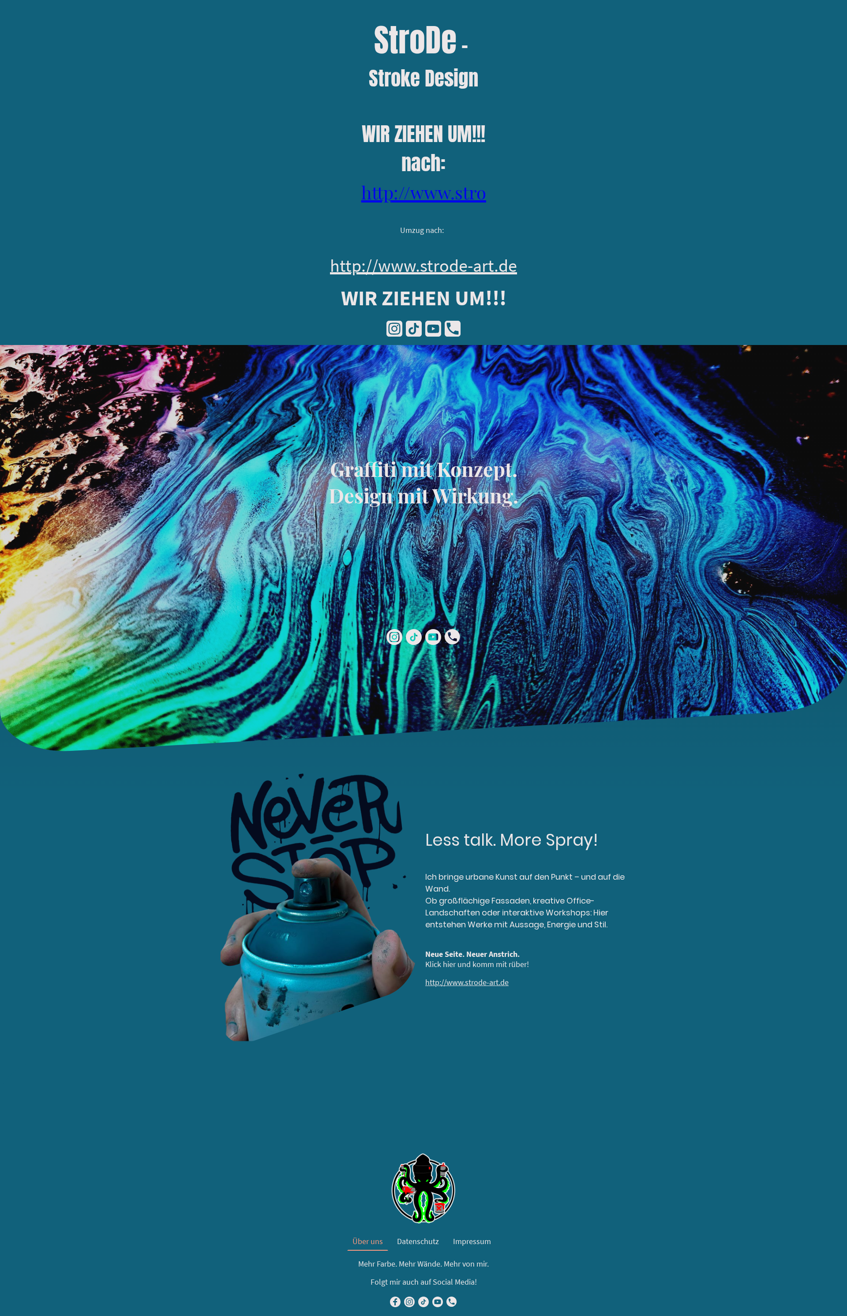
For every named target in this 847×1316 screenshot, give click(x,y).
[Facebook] (395, 1302)
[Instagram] (394, 329)
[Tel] (453, 329)
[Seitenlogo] (423, 1188)
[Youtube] (433, 329)
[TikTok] (414, 329)
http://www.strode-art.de (467, 982)
